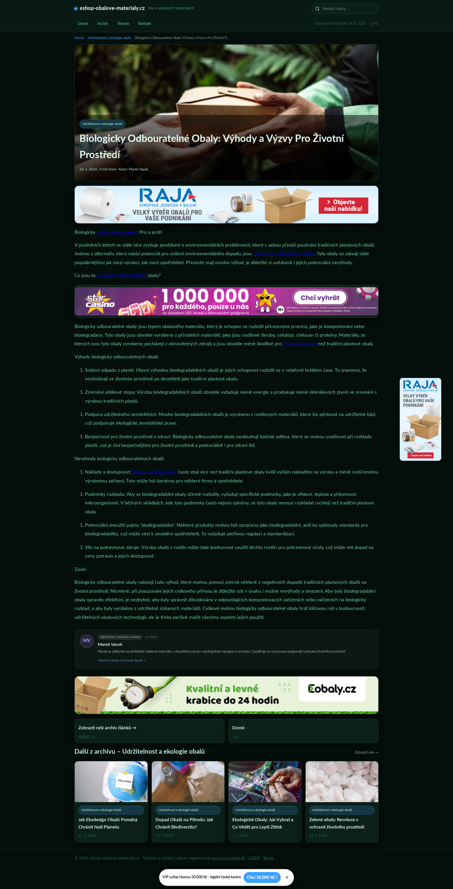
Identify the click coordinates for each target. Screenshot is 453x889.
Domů (83, 24)
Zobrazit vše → (366, 752)
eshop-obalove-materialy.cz (112, 8)
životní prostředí (300, 344)
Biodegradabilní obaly (154, 472)
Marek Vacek (110, 644)
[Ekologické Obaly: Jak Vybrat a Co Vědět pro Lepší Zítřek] (265, 801)
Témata (123, 24)
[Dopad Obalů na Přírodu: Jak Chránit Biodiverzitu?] (188, 801)
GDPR (254, 858)
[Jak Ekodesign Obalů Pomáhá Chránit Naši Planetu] (111, 801)
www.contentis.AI (228, 858)
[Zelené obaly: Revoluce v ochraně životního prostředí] (342, 801)
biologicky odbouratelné (121, 275)
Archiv (103, 24)
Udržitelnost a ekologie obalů (109, 38)
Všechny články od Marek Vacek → (122, 660)
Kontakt (144, 24)
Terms (268, 858)
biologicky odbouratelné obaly (284, 254)
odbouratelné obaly (117, 232)
